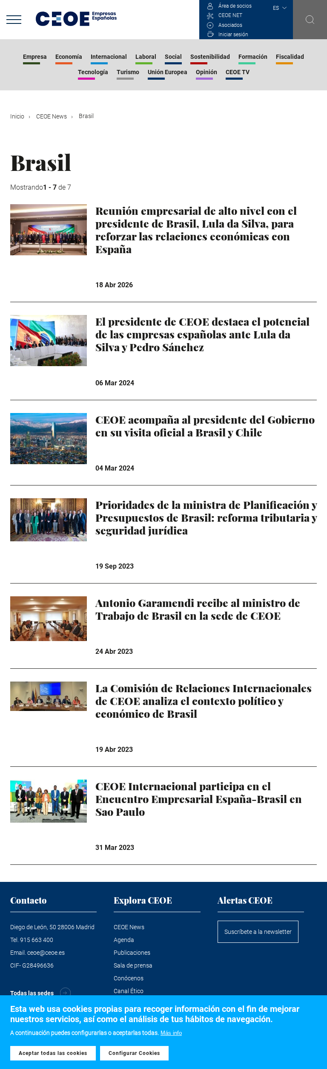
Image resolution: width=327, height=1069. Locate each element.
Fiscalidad (290, 56)
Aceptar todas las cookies (53, 1053)
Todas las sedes (32, 993)
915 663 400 (36, 939)
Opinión (206, 72)
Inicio (17, 116)
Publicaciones (132, 952)
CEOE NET (230, 15)
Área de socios (235, 6)
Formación (252, 56)
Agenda (124, 939)
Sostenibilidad (210, 56)
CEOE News (51, 116)
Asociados (230, 25)
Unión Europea (167, 72)
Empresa (35, 56)
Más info (171, 1033)
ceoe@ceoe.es (46, 952)
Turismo (128, 72)
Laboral (145, 56)
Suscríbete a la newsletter (258, 931)
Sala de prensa (133, 965)
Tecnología (93, 72)
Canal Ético (128, 991)
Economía (68, 56)
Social (173, 56)
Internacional (109, 56)
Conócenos (128, 978)
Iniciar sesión (233, 35)
